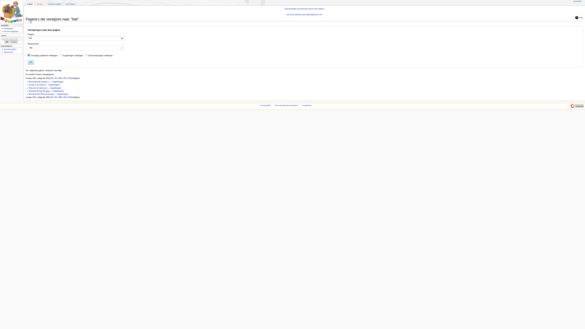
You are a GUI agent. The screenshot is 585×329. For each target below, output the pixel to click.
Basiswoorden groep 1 (38, 82)
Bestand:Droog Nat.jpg (39, 91)
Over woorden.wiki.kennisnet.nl (286, 105)
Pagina (30, 4)
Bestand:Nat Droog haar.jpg (41, 94)
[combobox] (76, 38)
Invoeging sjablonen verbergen (44, 56)
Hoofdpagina (8, 28)
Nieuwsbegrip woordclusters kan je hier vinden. (304, 9)
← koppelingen (56, 82)
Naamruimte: (33, 44)
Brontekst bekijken (55, 4)
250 (64, 78)
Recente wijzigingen (11, 31)
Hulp (581, 18)
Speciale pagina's (10, 49)
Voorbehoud (307, 105)
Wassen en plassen (37, 88)
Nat (30, 22)
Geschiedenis (70, 4)
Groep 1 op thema (37, 85)
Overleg (39, 4)
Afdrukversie (8, 52)
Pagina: (31, 34)
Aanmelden (577, 1)
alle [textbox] (30, 48)
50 (56, 78)
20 (52, 78)
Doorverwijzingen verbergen (100, 56)
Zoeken (3, 35)
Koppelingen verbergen (73, 56)
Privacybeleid (265, 105)
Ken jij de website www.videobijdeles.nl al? (304, 15)
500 (69, 78)
